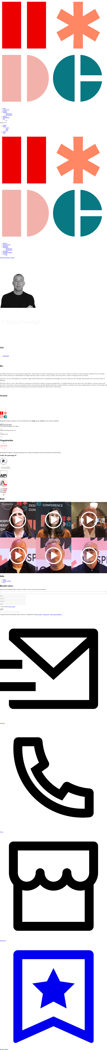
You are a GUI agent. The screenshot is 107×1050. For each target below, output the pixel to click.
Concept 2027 (6, 109)
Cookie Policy (46, 614)
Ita (6, 120)
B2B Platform (6, 117)
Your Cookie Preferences (56, 614)
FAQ (4, 133)
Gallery (7, 127)
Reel (7, 129)
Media (4, 126)
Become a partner (10, 257)
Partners (5, 116)
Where (4, 131)
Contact (4, 125)
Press (7, 130)
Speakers (5, 112)
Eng (4, 119)
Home (4, 108)
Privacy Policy (12, 606)
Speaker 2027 (9, 113)
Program (5, 111)
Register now (3, 257)
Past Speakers (9, 115)
